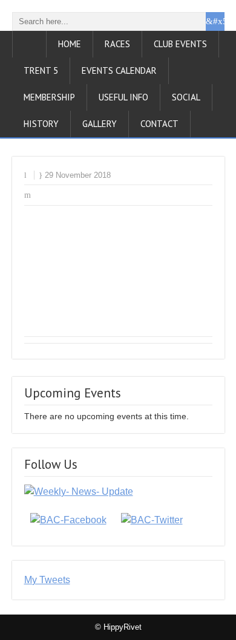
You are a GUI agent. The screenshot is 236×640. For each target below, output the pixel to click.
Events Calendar (119, 70)
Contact (159, 123)
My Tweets (47, 580)
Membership (49, 97)
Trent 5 (41, 70)
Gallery (99, 123)
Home (69, 44)
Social (186, 97)
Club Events (180, 44)
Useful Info (123, 97)
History (41, 123)
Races (117, 44)
